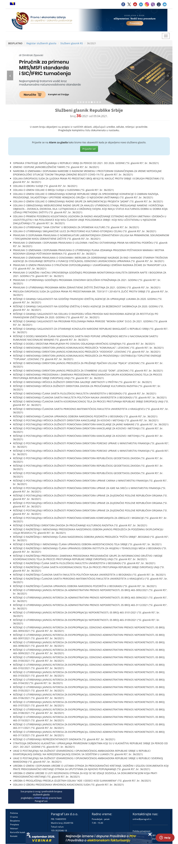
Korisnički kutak (17, 832)
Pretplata (14, 824)
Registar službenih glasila (41, 43)
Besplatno (15, 820)
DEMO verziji (41, 797)
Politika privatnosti (141, 831)
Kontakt (13, 836)
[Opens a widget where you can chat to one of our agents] (165, 838)
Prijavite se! (89, 148)
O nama (14, 816)
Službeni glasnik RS (71, 43)
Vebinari (14, 828)
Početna (14, 813)
